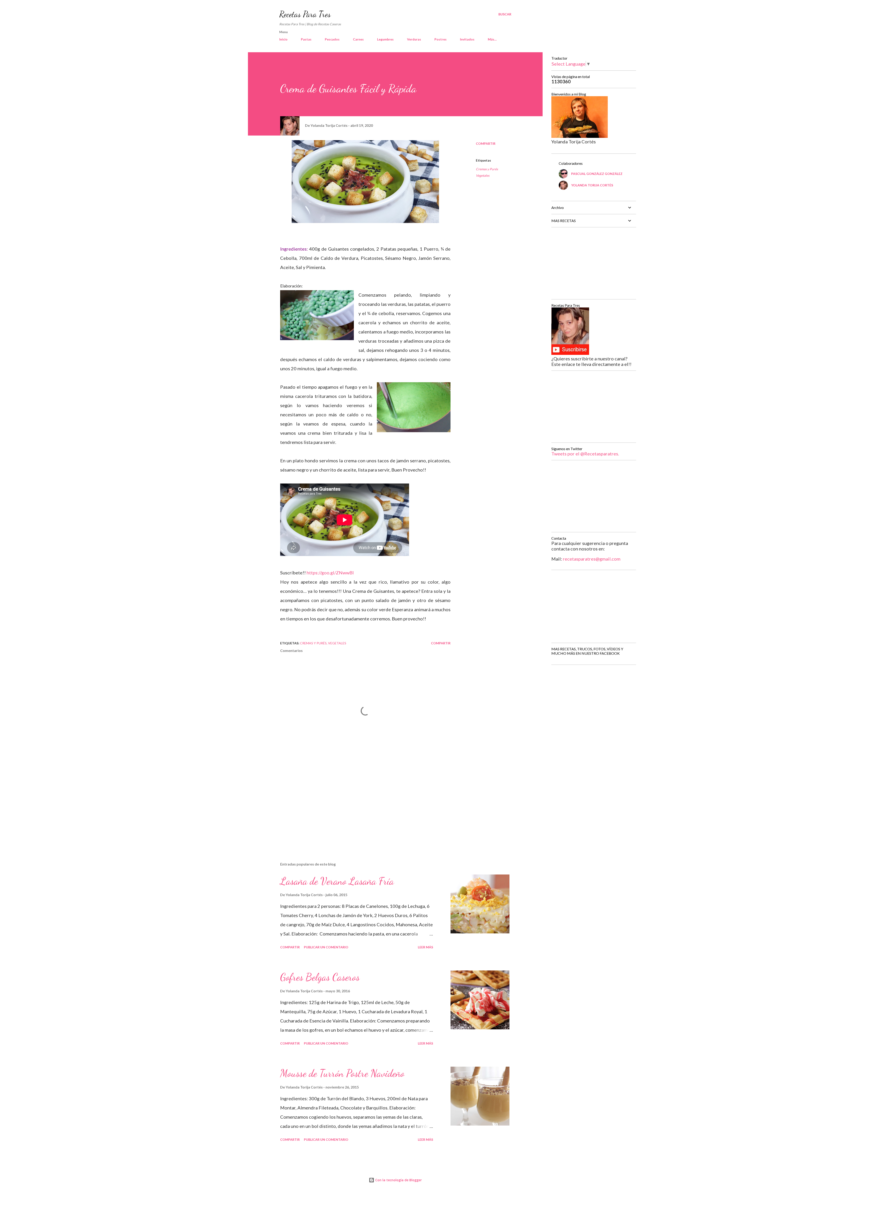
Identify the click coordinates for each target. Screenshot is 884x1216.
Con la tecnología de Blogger (398, 1180)
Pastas (306, 39)
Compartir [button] (485, 143)
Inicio (283, 39)
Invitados (467, 39)
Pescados (332, 39)
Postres (440, 39)
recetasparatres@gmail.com (591, 559)
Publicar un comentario (326, 947)
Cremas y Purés (487, 169)
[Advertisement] (358, 804)
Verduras (414, 39)
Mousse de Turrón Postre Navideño (342, 1073)
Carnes (358, 39)
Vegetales (482, 175)
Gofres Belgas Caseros (320, 977)
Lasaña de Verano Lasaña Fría (337, 881)
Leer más (425, 947)
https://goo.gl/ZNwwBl (330, 572)
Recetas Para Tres (305, 14)
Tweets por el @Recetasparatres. (585, 453)
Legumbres (385, 39)
